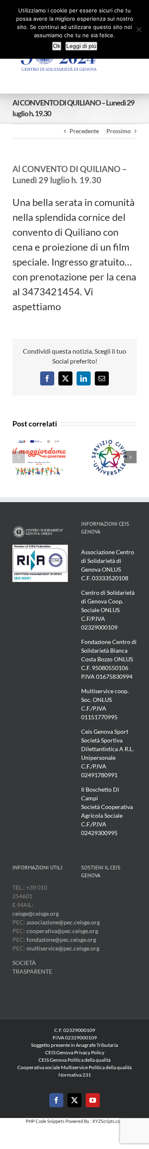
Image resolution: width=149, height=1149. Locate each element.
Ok (56, 46)
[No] (139, 29)
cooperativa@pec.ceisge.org (61, 930)
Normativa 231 (74, 1075)
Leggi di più (81, 46)
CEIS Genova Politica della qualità (74, 1060)
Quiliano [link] (83, 232)
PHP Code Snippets (45, 1121)
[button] (18, 457)
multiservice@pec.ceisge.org (62, 948)
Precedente (84, 130)
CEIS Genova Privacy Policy (74, 1052)
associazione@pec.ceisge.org (63, 922)
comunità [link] (114, 202)
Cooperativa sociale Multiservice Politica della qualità (74, 1067)
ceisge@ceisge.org (35, 913)
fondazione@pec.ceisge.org (61, 939)
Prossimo (118, 130)
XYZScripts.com (108, 1121)
